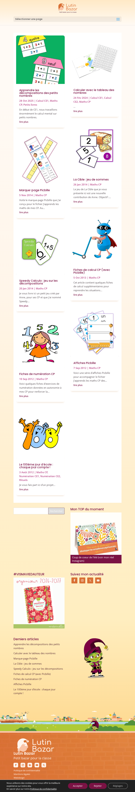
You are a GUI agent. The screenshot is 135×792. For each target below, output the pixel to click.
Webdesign (19, 777)
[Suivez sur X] (43, 765)
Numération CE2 (50, 476)
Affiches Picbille (84, 363)
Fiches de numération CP (37, 374)
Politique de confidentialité (27, 770)
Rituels (23, 480)
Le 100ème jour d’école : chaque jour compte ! (36, 466)
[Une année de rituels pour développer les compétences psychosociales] (96, 537)
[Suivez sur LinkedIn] (29, 765)
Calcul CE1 (42, 100)
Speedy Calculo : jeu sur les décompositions (38, 282)
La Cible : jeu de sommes (91, 179)
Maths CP (41, 195)
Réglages (118, 785)
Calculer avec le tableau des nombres (93, 91)
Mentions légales (22, 774)
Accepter (78, 785)
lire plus (23, 121)
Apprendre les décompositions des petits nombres (38, 93)
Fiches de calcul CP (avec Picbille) (91, 271)
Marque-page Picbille (34, 190)
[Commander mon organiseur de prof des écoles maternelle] (39, 602)
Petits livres (30, 104)
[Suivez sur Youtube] (37, 765)
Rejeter (98, 785)
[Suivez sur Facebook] (16, 765)
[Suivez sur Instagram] (23, 765)
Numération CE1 (29, 476)
